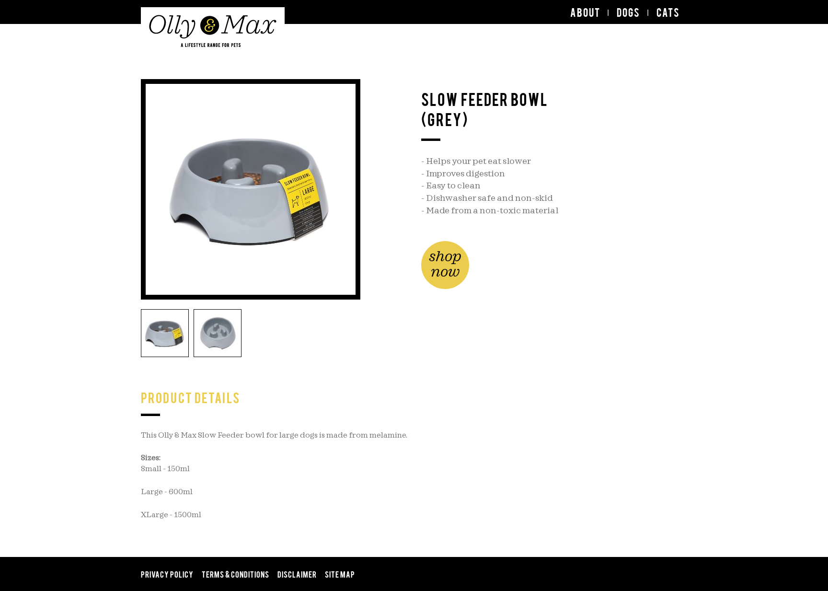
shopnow (445, 264)
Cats (668, 12)
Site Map (340, 574)
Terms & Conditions (235, 574)
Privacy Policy (167, 574)
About (585, 12)
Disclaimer (297, 574)
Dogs (628, 12)
